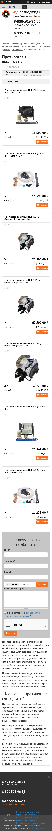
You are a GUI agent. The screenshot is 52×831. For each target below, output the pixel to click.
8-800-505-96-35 (27, 21)
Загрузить (41, 584)
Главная (5, 43)
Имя (7, 549)
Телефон (9, 560)
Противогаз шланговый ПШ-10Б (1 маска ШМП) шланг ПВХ (24, 91)
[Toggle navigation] (3, 6)
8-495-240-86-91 (27, 33)
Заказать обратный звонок (13, 804)
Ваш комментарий (14, 588)
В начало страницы (47, 777)
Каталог (14, 43)
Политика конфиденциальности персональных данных (29, 813)
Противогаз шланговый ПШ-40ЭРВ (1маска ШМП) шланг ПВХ (21, 218)
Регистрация (44, 2)
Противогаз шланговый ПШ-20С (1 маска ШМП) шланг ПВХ (24, 154)
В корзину (43, 141)
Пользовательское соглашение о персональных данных (30, 818)
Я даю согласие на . (24, 614)
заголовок (36, 75)
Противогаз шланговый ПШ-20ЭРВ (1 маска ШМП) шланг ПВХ (23, 344)
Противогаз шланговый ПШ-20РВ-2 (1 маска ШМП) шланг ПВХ (23, 281)
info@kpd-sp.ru (26, 25)
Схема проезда (38, 828)
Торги (12, 6)
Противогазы (17, 49)
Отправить (10, 633)
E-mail (8, 572)
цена (25, 75)
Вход (33, 2)
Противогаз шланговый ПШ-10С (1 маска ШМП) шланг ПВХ (24, 471)
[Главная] (21, 14)
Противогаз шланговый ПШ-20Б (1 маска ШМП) (24, 407)
